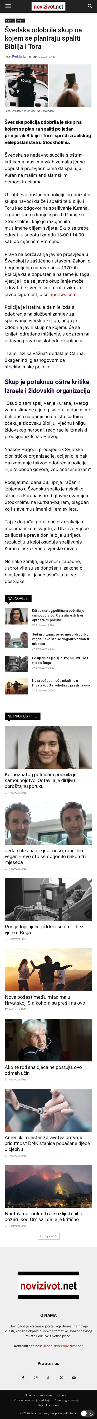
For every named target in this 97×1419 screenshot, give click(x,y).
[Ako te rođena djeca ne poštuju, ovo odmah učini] (48, 1040)
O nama (30, 1395)
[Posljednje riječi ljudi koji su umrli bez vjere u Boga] (16, 664)
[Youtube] (74, 1378)
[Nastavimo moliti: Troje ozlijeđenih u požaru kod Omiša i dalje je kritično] (48, 1186)
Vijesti (9, 20)
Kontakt (64, 1395)
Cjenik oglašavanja (67, 1400)
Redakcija (19, 56)
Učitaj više (47, 1236)
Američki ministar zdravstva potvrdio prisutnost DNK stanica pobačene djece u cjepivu (47, 1143)
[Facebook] (23, 1378)
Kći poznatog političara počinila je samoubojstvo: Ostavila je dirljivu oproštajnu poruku (58, 615)
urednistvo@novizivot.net (63, 1346)
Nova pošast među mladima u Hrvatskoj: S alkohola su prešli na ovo (45, 1000)
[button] (8, 6)
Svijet (20, 20)
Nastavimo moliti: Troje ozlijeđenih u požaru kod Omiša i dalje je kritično (44, 1216)
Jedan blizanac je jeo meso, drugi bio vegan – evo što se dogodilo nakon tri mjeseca (61, 639)
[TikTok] (48, 1378)
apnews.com (63, 294)
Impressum (47, 1395)
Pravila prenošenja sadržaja (32, 1400)
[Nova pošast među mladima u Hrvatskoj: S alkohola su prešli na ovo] (16, 686)
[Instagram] (35, 1377)
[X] (61, 1378)
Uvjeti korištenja (48, 1405)
